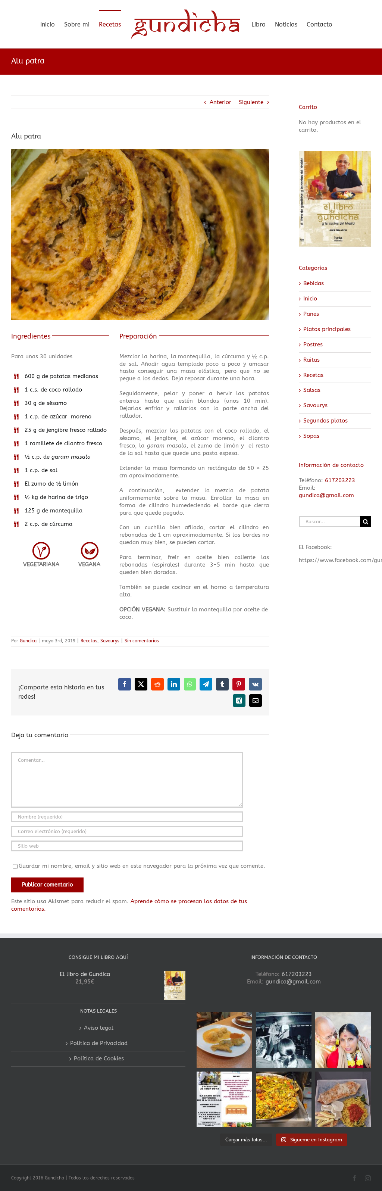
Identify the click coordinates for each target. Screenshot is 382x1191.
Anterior (220, 102)
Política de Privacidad (99, 1043)
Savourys (109, 640)
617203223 (340, 480)
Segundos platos (325, 420)
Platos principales (327, 329)
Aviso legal (98, 1028)
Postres (313, 344)
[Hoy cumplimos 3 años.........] (343, 1040)
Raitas (311, 359)
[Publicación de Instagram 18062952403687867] (283, 1040)
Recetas (89, 640)
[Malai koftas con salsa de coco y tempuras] (224, 1040)
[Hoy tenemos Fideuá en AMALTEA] (283, 1099)
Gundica (28, 640)
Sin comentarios (142, 640)
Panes (311, 314)
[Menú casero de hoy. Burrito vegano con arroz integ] (343, 1099)
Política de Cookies (99, 1058)
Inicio (310, 298)
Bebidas (313, 283)
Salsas (311, 390)
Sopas (311, 436)
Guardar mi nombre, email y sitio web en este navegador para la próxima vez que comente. (142, 866)
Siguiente (251, 102)
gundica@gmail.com (326, 495)
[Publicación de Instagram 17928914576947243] (224, 1099)
